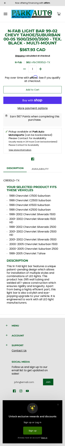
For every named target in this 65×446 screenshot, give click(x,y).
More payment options (33, 108)
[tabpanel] (32, 240)
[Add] (40, 69)
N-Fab (18, 62)
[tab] (15, 169)
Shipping (20, 55)
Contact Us (19, 350)
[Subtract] (24, 69)
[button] (59, 14)
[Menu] (5, 14)
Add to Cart (32, 89)
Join (48, 382)
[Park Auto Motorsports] (31, 14)
